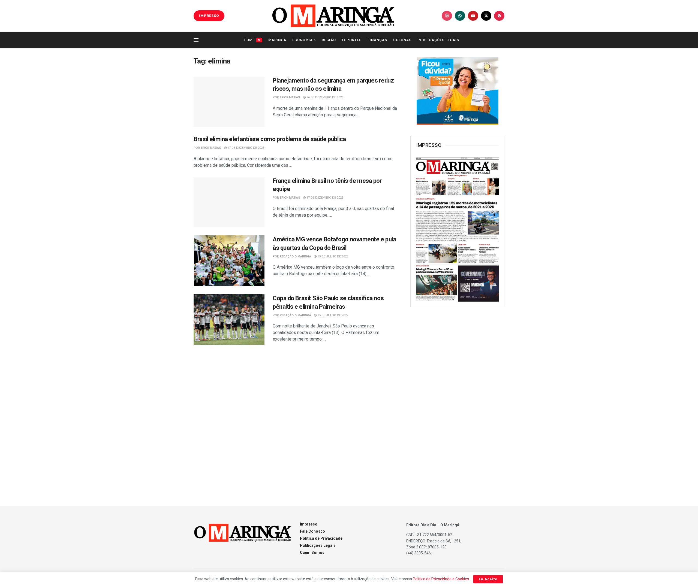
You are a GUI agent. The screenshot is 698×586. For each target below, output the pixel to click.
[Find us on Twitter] (486, 16)
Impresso (308, 524)
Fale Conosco (312, 531)
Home (252, 40)
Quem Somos (312, 552)
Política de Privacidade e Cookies (441, 579)
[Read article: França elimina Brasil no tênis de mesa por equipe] (229, 202)
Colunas (402, 40)
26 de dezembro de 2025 (324, 97)
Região (329, 40)
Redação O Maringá (295, 256)
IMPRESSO (209, 16)
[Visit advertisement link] (457, 91)
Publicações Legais (438, 40)
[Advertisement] (457, 400)
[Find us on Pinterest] (499, 16)
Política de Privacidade (321, 538)
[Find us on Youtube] (473, 16)
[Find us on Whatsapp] (460, 16)
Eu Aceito (488, 579)
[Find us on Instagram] (447, 16)
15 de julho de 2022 (332, 256)
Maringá (277, 40)
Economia (302, 40)
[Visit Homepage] (333, 15)
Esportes (352, 40)
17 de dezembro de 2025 (245, 148)
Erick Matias (290, 97)
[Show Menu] (196, 40)
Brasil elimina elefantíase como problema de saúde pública (270, 139)
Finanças (377, 40)
